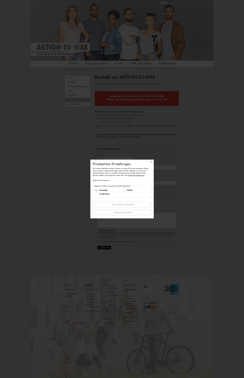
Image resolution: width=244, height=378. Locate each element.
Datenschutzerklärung (136, 175)
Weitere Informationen (101, 180)
